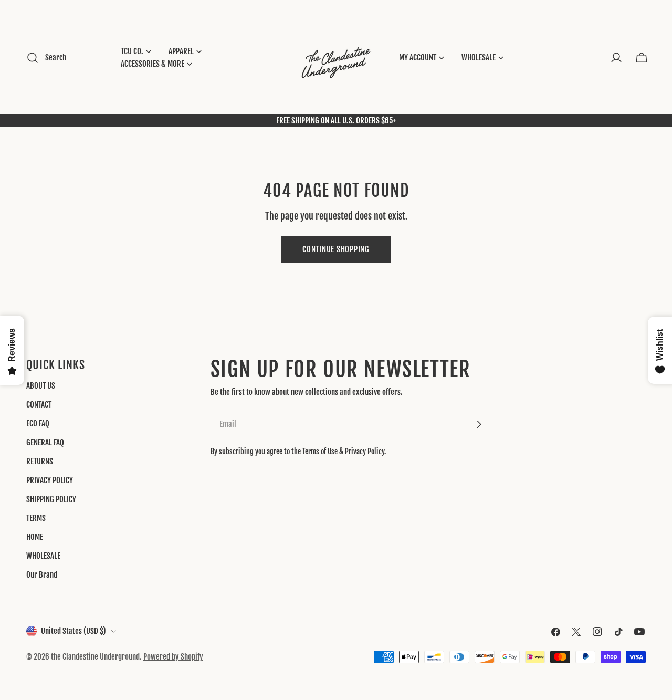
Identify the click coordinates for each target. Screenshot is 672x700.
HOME (34, 537)
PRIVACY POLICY (49, 480)
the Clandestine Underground (95, 657)
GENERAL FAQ (45, 442)
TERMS (36, 518)
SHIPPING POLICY (51, 499)
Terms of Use (320, 451)
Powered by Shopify (173, 657)
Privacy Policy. (365, 451)
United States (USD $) (73, 631)
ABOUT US (40, 386)
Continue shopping (336, 249)
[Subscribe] (478, 424)
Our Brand (41, 575)
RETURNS (39, 461)
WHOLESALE (43, 556)
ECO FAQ (37, 424)
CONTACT (38, 405)
